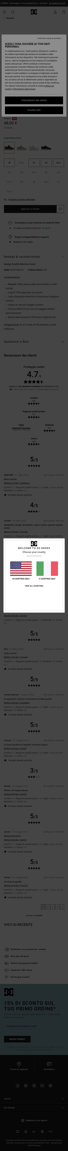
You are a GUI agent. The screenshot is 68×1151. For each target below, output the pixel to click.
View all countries (34, 586)
